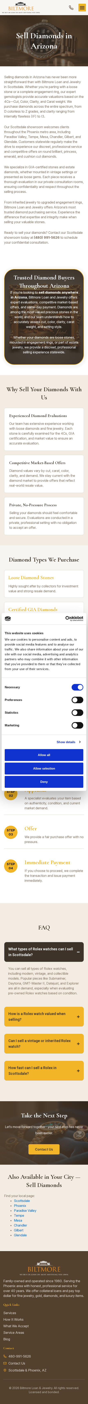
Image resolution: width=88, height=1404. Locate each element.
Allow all (44, 755)
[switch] (77, 700)
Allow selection (44, 768)
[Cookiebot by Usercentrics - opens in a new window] (65, 618)
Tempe (19, 1215)
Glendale (20, 1235)
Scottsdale (22, 1201)
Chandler (20, 1225)
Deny (44, 781)
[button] (82, 7)
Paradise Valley (25, 1210)
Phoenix (20, 1206)
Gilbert (18, 1230)
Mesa (18, 1220)
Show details (66, 742)
